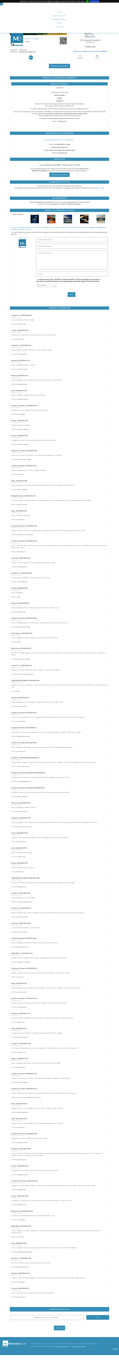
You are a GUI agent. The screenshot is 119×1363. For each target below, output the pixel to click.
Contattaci (59, 25)
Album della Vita (59, 14)
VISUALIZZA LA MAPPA (59, 174)
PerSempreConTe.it (62, 1346)
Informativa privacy (78, 1346)
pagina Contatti (99, 188)
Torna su (59, 1328)
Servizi (59, 21)
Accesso (115, 1349)
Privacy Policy (94, 1)
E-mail (97, 58)
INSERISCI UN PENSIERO (59, 66)
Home (59, 10)
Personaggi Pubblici (59, 18)
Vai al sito (80, 58)
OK (87, 1)
